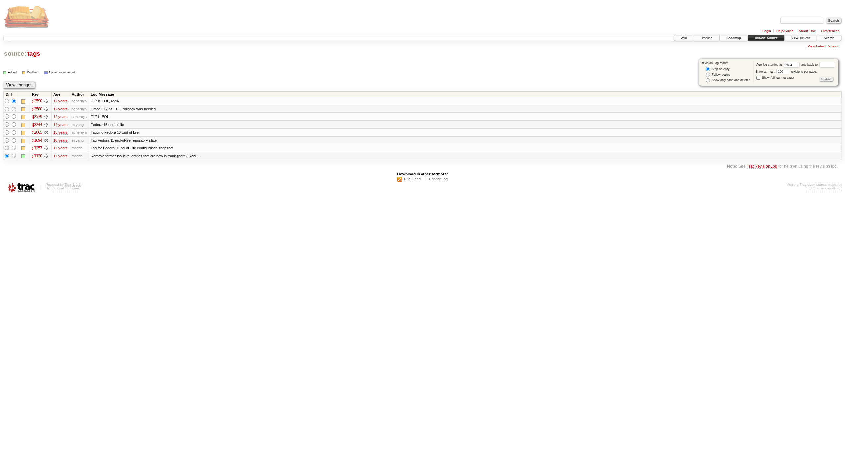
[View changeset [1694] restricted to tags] (46, 140)
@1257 (37, 148)
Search (829, 38)
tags (33, 53)
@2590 (37, 101)
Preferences (830, 31)
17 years (60, 148)
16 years (60, 140)
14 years (60, 125)
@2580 (37, 109)
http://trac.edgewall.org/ (824, 188)
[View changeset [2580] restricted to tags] (46, 109)
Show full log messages (778, 77)
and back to (810, 64)
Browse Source (766, 38)
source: (15, 53)
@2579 (37, 116)
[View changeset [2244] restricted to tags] (46, 124)
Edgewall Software (65, 188)
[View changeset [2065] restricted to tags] (46, 132)
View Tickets (800, 38)
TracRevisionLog (762, 166)
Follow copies (720, 74)
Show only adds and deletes (730, 80)
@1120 (37, 156)
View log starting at (769, 64)
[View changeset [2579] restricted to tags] (46, 116)
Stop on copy (720, 69)
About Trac (807, 31)
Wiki (684, 38)
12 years (60, 101)
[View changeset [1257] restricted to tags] (46, 148)
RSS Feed (412, 179)
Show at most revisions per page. (786, 71)
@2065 (37, 132)
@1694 (37, 140)
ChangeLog (438, 179)
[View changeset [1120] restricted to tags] (46, 156)
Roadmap (733, 38)
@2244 (37, 124)
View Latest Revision (823, 46)
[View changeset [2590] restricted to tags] (46, 101)
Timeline (706, 38)
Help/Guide (785, 31)
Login (766, 31)
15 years (60, 132)
